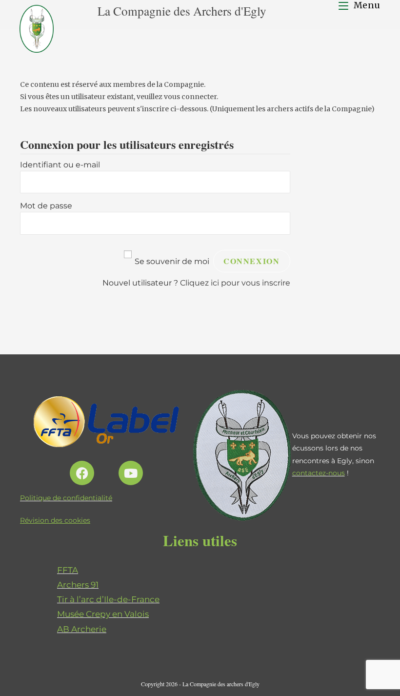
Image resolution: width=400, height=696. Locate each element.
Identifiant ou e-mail (60, 164)
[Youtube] (131, 473)
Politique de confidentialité (66, 497)
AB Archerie (81, 629)
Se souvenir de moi (172, 261)
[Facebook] (82, 473)
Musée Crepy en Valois (103, 614)
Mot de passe (46, 205)
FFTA (67, 570)
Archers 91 (78, 585)
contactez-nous (318, 473)
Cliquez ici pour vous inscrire (235, 282)
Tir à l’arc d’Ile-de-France (108, 599)
